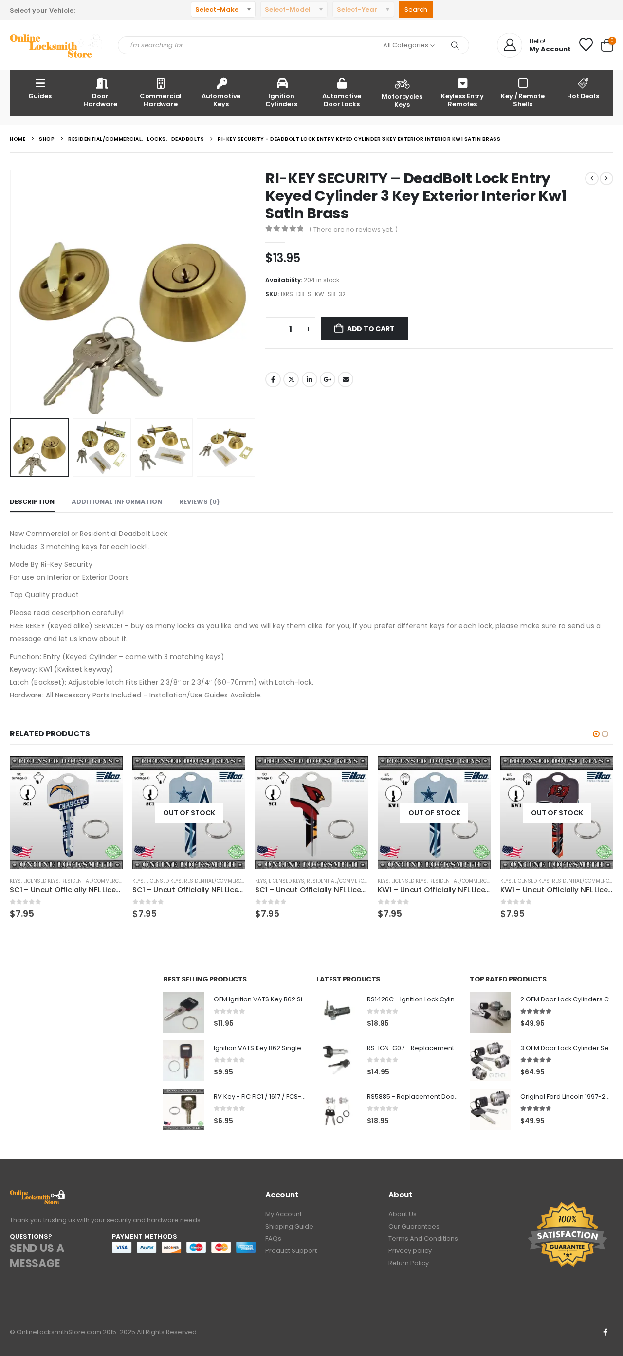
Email (345, 379)
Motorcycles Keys (402, 100)
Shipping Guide (289, 1226)
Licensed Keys (41, 881)
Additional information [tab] (117, 501)
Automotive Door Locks (342, 99)
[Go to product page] (66, 812)
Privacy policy (410, 1250)
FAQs (273, 1238)
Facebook (273, 379)
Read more (229, 772)
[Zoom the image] (38, 1195)
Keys (15, 881)
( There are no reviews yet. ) (353, 229)
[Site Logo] (56, 45)
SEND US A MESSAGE (37, 1256)
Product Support (291, 1250)
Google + (327, 379)
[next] (606, 178)
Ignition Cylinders (281, 99)
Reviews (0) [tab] (199, 501)
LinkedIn (309, 379)
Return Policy (408, 1262)
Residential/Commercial (93, 881)
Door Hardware (100, 99)
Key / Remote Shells (522, 99)
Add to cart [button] (106, 772)
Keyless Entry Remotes (462, 99)
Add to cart (371, 329)
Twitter (291, 379)
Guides (40, 96)
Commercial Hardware (161, 99)
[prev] (592, 178)
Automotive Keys (221, 99)
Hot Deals (583, 96)
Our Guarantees (414, 1226)
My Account (283, 1214)
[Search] (455, 45)
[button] (12, 292)
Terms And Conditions (423, 1238)
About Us (402, 1214)
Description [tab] (32, 501)
